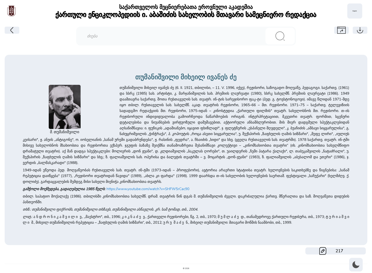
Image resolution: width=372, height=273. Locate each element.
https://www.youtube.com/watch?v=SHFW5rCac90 (147, 188)
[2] (280, 36)
